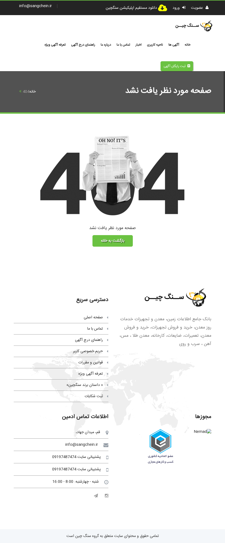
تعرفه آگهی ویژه (55, 45)
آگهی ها (173, 45)
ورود (177, 8)
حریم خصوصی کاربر (88, 351)
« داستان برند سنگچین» (84, 385)
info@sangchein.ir (35, 6)
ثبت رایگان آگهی (174, 66)
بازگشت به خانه (112, 241)
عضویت (197, 8)
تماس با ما (123, 45)
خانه (187, 45)
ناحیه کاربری (155, 45)
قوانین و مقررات (90, 362)
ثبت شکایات (94, 396)
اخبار (139, 45)
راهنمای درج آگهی (83, 45)
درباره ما (106, 45)
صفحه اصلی (93, 317)
